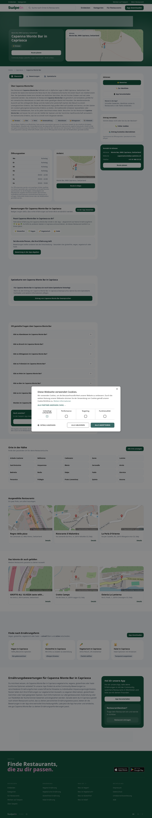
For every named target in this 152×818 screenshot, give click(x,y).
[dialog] (76, 408)
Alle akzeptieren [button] (102, 425)
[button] (76, 405)
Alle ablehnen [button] (78, 425)
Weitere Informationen (62, 401)
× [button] (117, 389)
